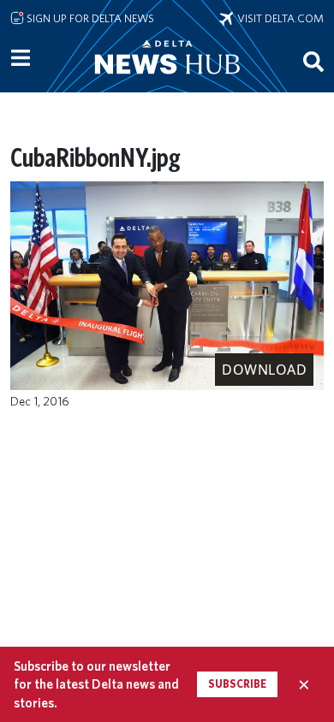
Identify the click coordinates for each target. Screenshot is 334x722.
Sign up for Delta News (89, 18)
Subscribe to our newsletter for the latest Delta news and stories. (96, 684)
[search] (313, 61)
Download (264, 369)
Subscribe (237, 684)
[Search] (313, 61)
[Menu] (20, 58)
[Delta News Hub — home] (167, 80)
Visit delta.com (278, 18)
